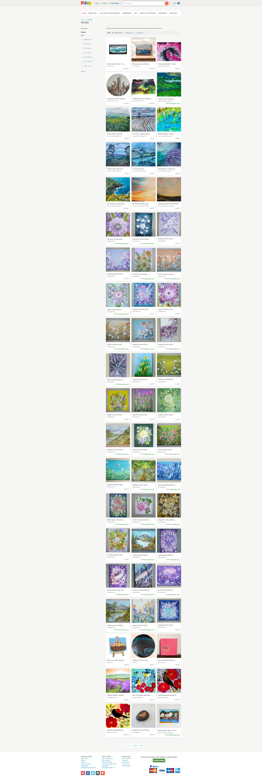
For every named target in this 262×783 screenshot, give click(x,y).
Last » (142, 745)
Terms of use (125, 764)
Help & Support (106, 760)
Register (104, 3)
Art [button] (135, 13)
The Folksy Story (126, 758)
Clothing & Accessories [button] (109, 13)
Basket (176, 3)
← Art (82, 20)
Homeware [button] (126, 13)
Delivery (83, 760)
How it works (84, 758)
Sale (84, 13)
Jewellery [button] (92, 13)
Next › (136, 745)
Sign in (97, 3)
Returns (83, 762)
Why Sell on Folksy (107, 762)
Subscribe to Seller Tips (108, 767)
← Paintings (89, 20)
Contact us (125, 760)
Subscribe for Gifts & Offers (88, 767)
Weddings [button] (163, 13)
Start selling (115, 3)
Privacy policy (125, 762)
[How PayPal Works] (164, 775)
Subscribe (159, 760)
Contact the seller (85, 764)
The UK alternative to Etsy (109, 764)
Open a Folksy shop (107, 758)
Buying (84, 766)
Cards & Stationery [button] (148, 13)
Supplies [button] (173, 13)
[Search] (166, 3)
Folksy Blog (105, 766)
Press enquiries (126, 766)
